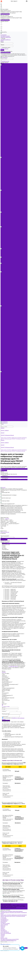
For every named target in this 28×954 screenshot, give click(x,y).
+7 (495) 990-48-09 (13, 666)
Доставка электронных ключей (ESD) (10, 939)
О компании (3, 34)
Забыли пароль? (4, 48)
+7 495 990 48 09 (5, 61)
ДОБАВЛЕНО (4, 539)
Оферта (2, 928)
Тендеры (3, 419)
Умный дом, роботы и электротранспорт (10, 373)
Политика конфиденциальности (8, 940)
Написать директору (6, 37)
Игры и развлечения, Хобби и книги (9, 258)
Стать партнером (5, 932)
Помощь (3, 935)
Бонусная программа (6, 933)
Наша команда (4, 924)
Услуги (2, 416)
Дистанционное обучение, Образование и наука (13, 264)
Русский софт (4, 415)
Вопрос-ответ (4, 938)
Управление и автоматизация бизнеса (10, 213)
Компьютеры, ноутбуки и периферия (10, 307)
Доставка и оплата (5, 36)
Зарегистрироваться (6, 52)
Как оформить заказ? (6, 420)
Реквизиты (3, 922)
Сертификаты (4, 921)
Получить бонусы (5, 532)
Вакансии (3, 925)
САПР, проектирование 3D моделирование (11, 228)
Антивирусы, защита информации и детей (11, 158)
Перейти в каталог (5, 14)
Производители (4, 414)
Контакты (3, 929)
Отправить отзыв (5, 720)
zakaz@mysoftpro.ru (5, 39)
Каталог (2, 412)
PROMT (7, 518)
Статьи (2, 936)
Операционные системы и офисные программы (12, 66)
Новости (3, 927)
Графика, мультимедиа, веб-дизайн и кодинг (11, 191)
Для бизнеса (4, 418)
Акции (2, 413)
